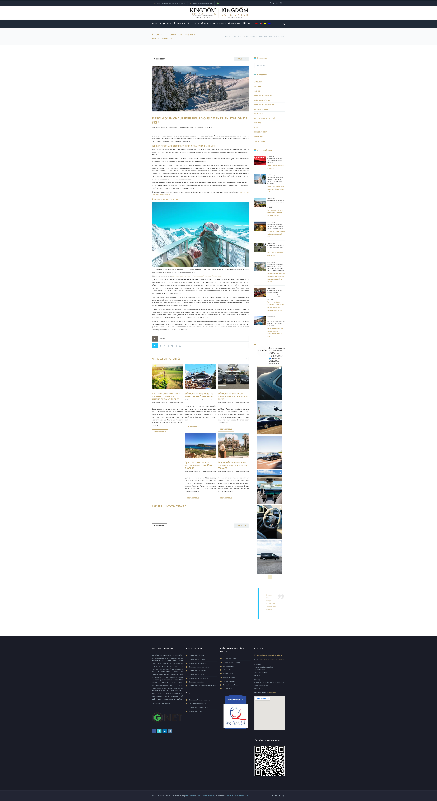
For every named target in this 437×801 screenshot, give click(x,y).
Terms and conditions (205, 796)
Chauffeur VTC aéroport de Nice (199, 700)
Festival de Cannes (229, 681)
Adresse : (257, 664)
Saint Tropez (259, 136)
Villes (206, 24)
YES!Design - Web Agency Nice (236, 796)
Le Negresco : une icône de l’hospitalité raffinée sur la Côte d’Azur (275, 189)
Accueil (158, 24)
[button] (269, 383)
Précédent (160, 59)
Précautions (236, 24)
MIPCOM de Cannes (229, 677)
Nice (256, 127)
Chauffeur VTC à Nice (196, 711)
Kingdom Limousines (160, 127)
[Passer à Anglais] (256, 24)
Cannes (257, 91)
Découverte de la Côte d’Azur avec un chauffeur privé (233, 396)
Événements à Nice (262, 100)
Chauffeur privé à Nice (196, 656)
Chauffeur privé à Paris (196, 682)
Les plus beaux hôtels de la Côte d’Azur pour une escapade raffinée (276, 212)
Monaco (257, 123)
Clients (194, 24)
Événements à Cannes (263, 95)
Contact (250, 24)
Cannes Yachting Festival (231, 685)
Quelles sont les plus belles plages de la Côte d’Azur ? (198, 465)
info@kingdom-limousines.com (202, 3)
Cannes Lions (227, 689)
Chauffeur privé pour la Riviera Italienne (202, 686)
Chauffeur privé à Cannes (197, 659)
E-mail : (257, 660)
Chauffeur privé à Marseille (198, 671)
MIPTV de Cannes (228, 666)
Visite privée (238, 36)
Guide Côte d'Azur (261, 109)
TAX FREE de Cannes (229, 659)
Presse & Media (260, 132)
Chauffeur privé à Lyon (196, 674)
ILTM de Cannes (228, 674)
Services (180, 24)
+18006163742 (181, 3)
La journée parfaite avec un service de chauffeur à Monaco (233, 465)
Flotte (168, 24)
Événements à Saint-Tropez (265, 105)
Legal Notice (190, 796)
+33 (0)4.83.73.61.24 (167, 3)
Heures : (257, 680)
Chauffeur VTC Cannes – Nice (198, 707)
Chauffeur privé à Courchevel (198, 678)
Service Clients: (260, 693)
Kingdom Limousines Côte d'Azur (268, 655)
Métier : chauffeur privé (264, 118)
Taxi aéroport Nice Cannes (197, 704)
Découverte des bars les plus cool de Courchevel (199, 395)
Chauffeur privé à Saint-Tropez (199, 667)
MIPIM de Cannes (228, 670)
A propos (220, 24)
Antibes (257, 86)
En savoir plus (160, 432)
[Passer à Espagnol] (265, 24)
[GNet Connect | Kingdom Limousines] (218, 3)
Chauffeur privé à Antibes (197, 663)
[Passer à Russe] (269, 24)
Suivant (240, 59)
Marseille (258, 114)
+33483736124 (272, 693)
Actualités (258, 82)
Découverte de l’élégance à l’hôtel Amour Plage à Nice (276, 234)
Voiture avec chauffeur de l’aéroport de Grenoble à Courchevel (196, 276)
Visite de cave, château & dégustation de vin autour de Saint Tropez (166, 396)
